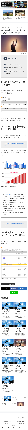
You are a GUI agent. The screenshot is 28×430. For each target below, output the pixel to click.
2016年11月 (7, 194)
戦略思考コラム (7, 421)
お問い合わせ (21, 423)
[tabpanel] (8, 15)
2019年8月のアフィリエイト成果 (13, 65)
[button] (25, 276)
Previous (1, 15)
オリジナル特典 (20, 421)
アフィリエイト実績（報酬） (9, 284)
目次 (9, 58)
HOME (7, 417)
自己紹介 (7, 423)
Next (27, 15)
